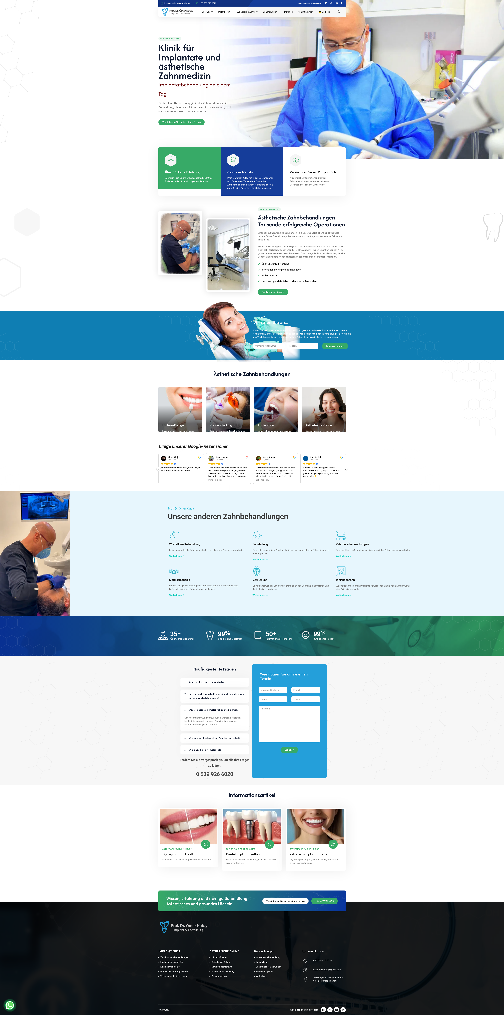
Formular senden (335, 346)
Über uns (206, 11)
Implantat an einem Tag (171, 962)
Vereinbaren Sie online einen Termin (181, 122)
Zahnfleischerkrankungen (352, 544)
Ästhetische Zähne (246, 11)
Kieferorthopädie (179, 579)
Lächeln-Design (173, 425)
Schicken (289, 750)
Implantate (266, 425)
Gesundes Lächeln (240, 172)
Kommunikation (305, 11)
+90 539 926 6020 (324, 901)
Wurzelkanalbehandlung (184, 544)
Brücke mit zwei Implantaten (174, 971)
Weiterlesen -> (176, 556)
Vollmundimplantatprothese (174, 976)
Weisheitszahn (345, 580)
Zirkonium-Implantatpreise (308, 854)
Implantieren (224, 11)
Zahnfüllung (260, 544)
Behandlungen (270, 11)
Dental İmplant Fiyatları (243, 854)
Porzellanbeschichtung (222, 971)
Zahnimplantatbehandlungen (174, 957)
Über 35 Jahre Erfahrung (182, 172)
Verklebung (260, 580)
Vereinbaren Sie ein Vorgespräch (313, 172)
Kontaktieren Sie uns (273, 292)
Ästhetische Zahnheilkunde (176, 849)
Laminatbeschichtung (221, 966)
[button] (346, 469)
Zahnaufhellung (221, 425)
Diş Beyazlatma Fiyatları (179, 854)
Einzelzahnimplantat (170, 966)
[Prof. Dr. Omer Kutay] (177, 11)
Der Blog (288, 11)
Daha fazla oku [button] (262, 480)
